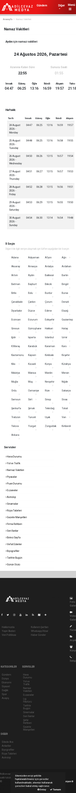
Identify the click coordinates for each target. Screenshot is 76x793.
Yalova (15, 426)
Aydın (31, 275)
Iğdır (13, 337)
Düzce (31, 310)
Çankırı (32, 301)
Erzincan (16, 319)
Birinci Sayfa (13, 537)
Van (64, 417)
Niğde (65, 381)
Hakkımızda (8, 627)
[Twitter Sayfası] (9, 614)
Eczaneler (12, 490)
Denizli (65, 301)
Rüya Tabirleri (14, 510)
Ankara (15, 434)
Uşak (47, 417)
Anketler (6, 745)
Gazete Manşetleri (16, 517)
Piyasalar (11, 476)
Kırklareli (66, 426)
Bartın (65, 275)
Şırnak (31, 408)
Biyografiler (12, 551)
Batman (15, 284)
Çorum (48, 301)
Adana (15, 257)
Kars (64, 346)
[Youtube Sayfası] (21, 614)
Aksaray (15, 266)
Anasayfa (8, 19)
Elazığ (65, 310)
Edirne (48, 310)
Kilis (13, 364)
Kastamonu (17, 355)
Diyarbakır (16, 310)
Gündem (42, 5)
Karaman (50, 346)
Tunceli (32, 417)
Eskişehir (49, 319)
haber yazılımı (10, 781)
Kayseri (32, 355)
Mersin (65, 372)
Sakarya (66, 390)
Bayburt (32, 284)
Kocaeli (32, 364)
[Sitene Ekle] (47, 614)
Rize (47, 390)
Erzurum (33, 319)
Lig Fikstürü (27, 700)
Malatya (15, 372)
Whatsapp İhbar (39, 631)
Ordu (14, 390)
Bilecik (48, 284)
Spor (4, 694)
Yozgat (32, 426)
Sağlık (5, 690)
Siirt (30, 399)
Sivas (65, 399)
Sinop (48, 399)
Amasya (32, 266)
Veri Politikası (9, 634)
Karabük (32, 346)
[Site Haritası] (40, 614)
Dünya (5, 678)
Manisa (32, 372)
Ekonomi (6, 682)
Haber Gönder (38, 634)
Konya (48, 364)
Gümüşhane (34, 328)
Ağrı (64, 257)
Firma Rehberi (14, 524)
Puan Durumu (14, 483)
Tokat (65, 408)
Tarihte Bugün (14, 557)
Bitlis (13, 293)
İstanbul (49, 337)
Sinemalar (28, 712)
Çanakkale (17, 301)
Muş (30, 381)
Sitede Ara (7, 741)
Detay (42, 789)
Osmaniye (33, 390)
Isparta (32, 337)
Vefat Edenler (14, 544)
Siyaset (6, 686)
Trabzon (16, 417)
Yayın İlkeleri (8, 631)
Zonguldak (50, 426)
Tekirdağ (49, 408)
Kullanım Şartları (39, 627)
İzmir (64, 337)
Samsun (16, 399)
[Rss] (34, 614)
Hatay (65, 328)
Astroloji (11, 497)
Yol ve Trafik (13, 463)
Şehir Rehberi (27, 721)
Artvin (14, 275)
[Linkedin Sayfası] (28, 614)
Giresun (15, 328)
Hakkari (49, 328)
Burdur (48, 293)
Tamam (56, 789)
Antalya (49, 266)
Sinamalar (12, 503)
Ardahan (66, 266)
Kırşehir (66, 355)
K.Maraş (15, 346)
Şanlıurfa (16, 408)
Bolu (30, 293)
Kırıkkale (49, 355)
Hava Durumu (14, 456)
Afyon (48, 257)
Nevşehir (49, 381)
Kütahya (66, 364)
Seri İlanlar (12, 530)
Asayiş (5, 698)
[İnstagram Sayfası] (15, 614)
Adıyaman (33, 257)
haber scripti (6, 785)
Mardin (48, 372)
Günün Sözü (13, 564)
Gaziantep (67, 319)
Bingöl (65, 284)
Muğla (14, 381)
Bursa (65, 293)
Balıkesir (49, 275)
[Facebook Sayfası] (3, 614)
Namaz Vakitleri (15, 470)
